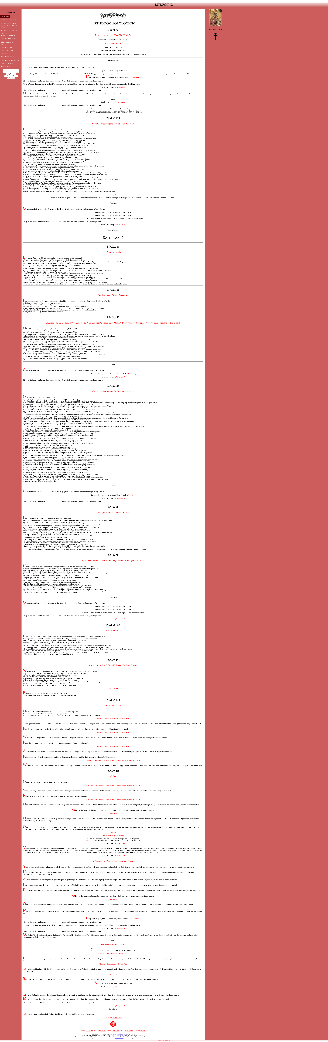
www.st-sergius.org (119, 1038)
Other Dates (6, 67)
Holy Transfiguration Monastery (121, 1034)
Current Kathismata (9, 30)
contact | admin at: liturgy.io (164, 1040)
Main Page (5, 17)
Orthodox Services (8, 20)
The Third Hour (7, 50)
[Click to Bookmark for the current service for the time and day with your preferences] (113, 1030)
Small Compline (7, 63)
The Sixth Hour (7, 54)
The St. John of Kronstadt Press (132, 1036)
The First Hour (7, 47)
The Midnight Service (9, 39)
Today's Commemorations (8, 35)
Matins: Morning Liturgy (8, 43)
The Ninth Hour (7, 57)
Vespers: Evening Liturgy (10, 60)
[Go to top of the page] (113, 1017)
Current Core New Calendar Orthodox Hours (9, 25)
